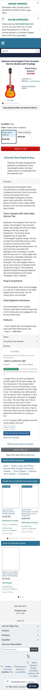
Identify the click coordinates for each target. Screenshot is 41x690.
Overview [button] (20, 181)
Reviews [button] (20, 346)
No (12, 427)
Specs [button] (20, 337)
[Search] (37, 51)
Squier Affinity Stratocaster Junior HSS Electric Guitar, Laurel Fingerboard (30, 512)
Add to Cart (21, 148)
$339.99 (6, 516)
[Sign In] (33, 43)
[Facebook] (12, 657)
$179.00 (6, 579)
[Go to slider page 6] (13, 103)
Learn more (21, 35)
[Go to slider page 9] (25, 538)
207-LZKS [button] (20, 611)
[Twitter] (28, 657)
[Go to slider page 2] (5, 103)
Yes (6, 427)
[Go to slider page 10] (27, 538)
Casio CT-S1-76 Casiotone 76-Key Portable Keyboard (8, 511)
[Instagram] (20, 657)
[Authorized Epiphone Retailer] (20, 444)
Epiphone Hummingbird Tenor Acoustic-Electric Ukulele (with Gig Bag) (10, 574)
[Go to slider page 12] (31, 538)
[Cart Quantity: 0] (29, 43)
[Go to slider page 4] (9, 103)
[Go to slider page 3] (7, 103)
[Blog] (5, 657)
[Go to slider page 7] (16, 103)
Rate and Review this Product (17, 433)
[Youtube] (36, 657)
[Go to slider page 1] (3, 103)
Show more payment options (28, 87)
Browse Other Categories (20, 460)
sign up (34, 649)
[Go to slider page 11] (29, 538)
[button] (3, 43)
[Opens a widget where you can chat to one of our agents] (33, 686)
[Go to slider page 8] (18, 103)
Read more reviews (11, 437)
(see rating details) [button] (25, 364)
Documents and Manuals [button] (20, 341)
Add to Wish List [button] (20, 450)
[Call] (37, 43)
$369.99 (26, 518)
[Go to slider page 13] (34, 538)
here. (33, 455)
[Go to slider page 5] (11, 103)
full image (10, 100)
